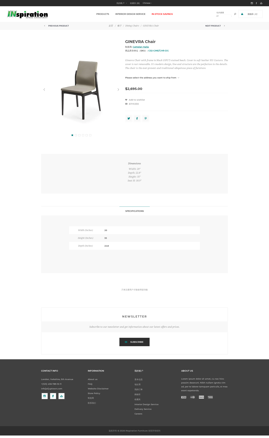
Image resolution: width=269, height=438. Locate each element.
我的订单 (138, 389)
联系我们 (92, 403)
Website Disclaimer (98, 388)
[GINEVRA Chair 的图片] (81, 89)
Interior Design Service (146, 404)
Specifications (134, 211)
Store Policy (94, 393)
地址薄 (137, 384)
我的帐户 (120, 3)
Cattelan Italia (141, 47)
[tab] (134, 211)
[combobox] (224, 12)
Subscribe (136, 342)
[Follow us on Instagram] (45, 396)
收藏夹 (137, 399)
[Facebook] (53, 396)
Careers (138, 413)
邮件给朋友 (134, 104)
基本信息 (138, 379)
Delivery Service (142, 409)
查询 (235, 14)
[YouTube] (61, 396)
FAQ (90, 384)
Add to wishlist (137, 100)
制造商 (91, 398)
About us (92, 379)
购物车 (137, 394)
